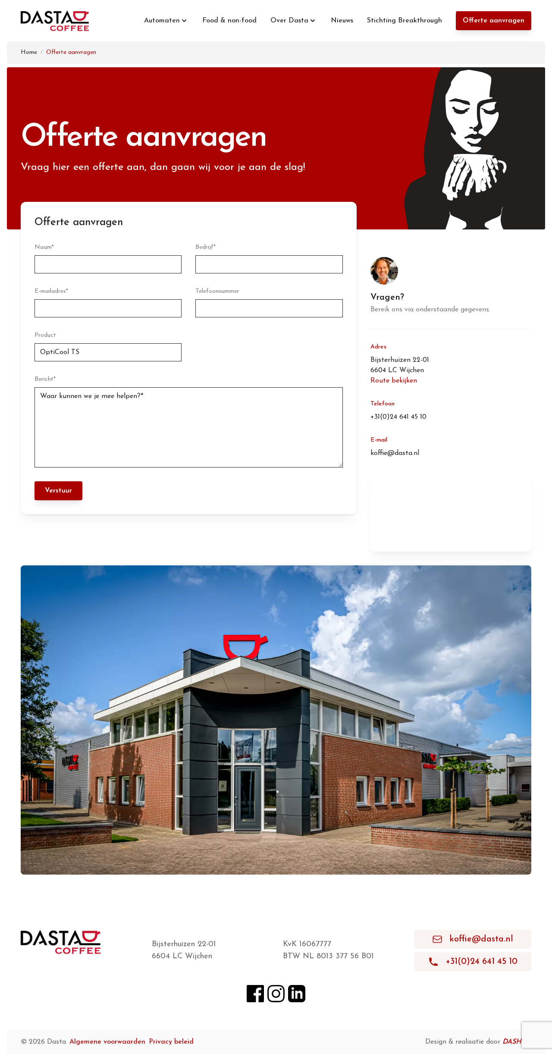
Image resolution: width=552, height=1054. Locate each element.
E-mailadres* (51, 291)
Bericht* (45, 379)
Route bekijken (393, 380)
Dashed (516, 1041)
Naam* (44, 247)
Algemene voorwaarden (107, 1041)
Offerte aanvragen (493, 20)
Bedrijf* (205, 247)
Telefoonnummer (217, 291)
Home (29, 52)
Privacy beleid (171, 1041)
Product (45, 335)
